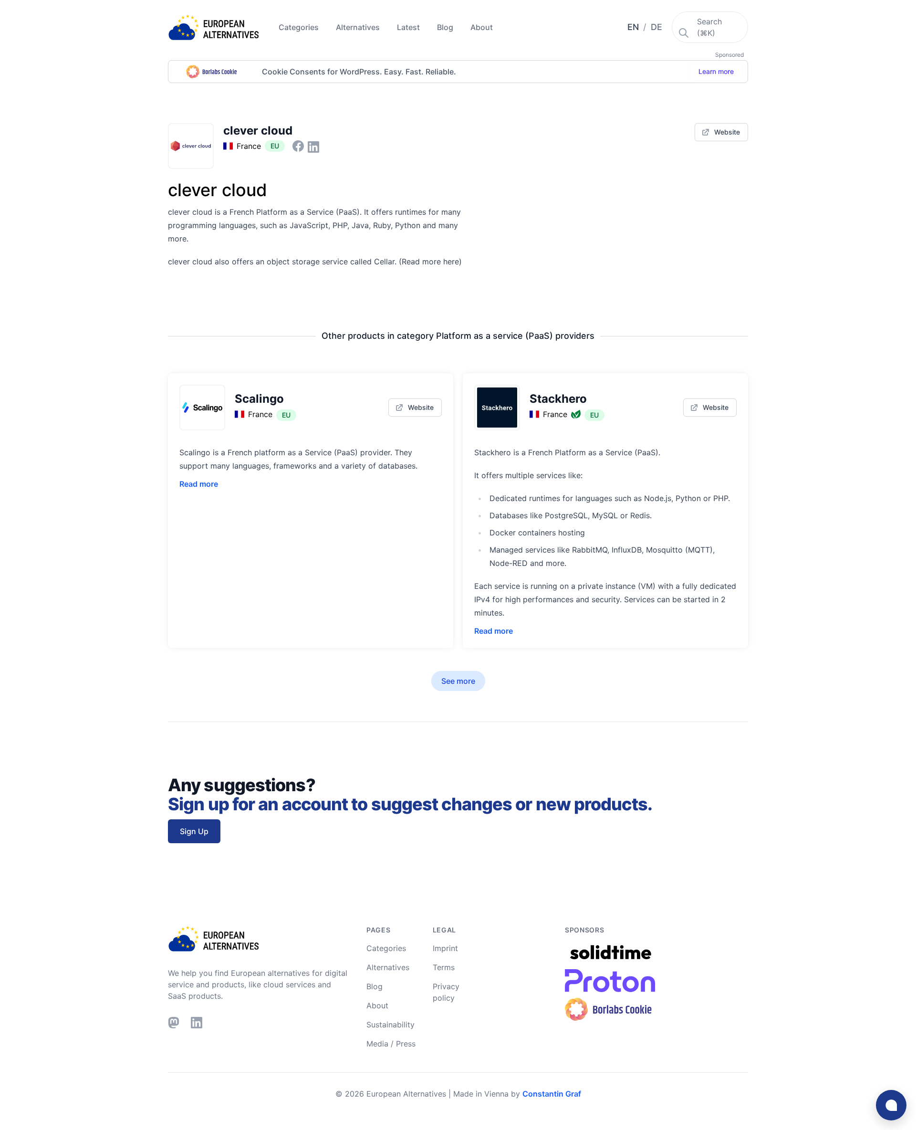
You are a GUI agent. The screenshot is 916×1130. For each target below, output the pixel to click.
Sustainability (390, 1024)
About (481, 27)
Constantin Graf (551, 1094)
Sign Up (194, 831)
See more (458, 681)
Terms (444, 967)
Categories (300, 27)
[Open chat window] (891, 1105)
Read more (198, 484)
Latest (409, 27)
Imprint (445, 948)
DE (656, 27)
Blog (446, 27)
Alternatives (359, 27)
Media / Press (391, 1043)
